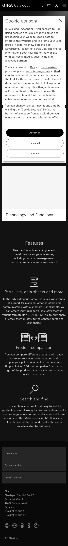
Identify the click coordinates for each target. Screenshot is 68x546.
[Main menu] (63, 6)
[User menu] (56, 5)
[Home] (21, 5)
